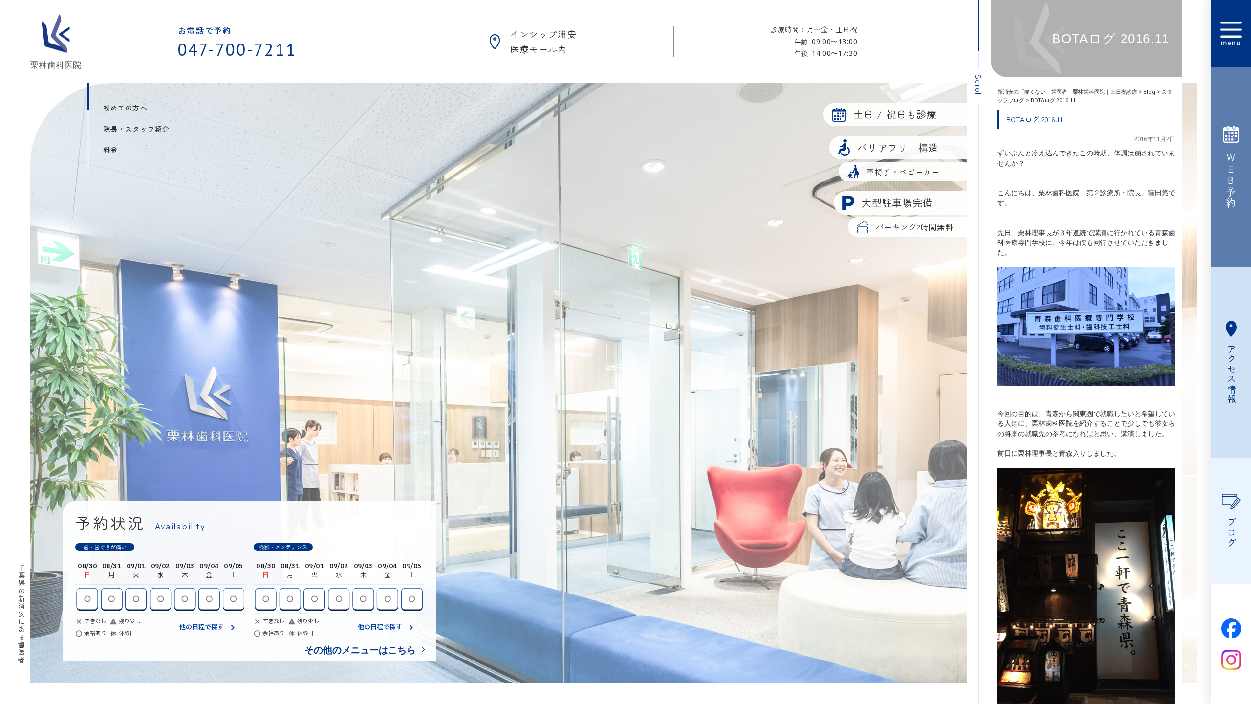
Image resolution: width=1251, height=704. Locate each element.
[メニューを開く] (1231, 33)
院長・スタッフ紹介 (136, 128)
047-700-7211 (237, 49)
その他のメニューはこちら (360, 649)
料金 (110, 149)
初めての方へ (125, 107)
